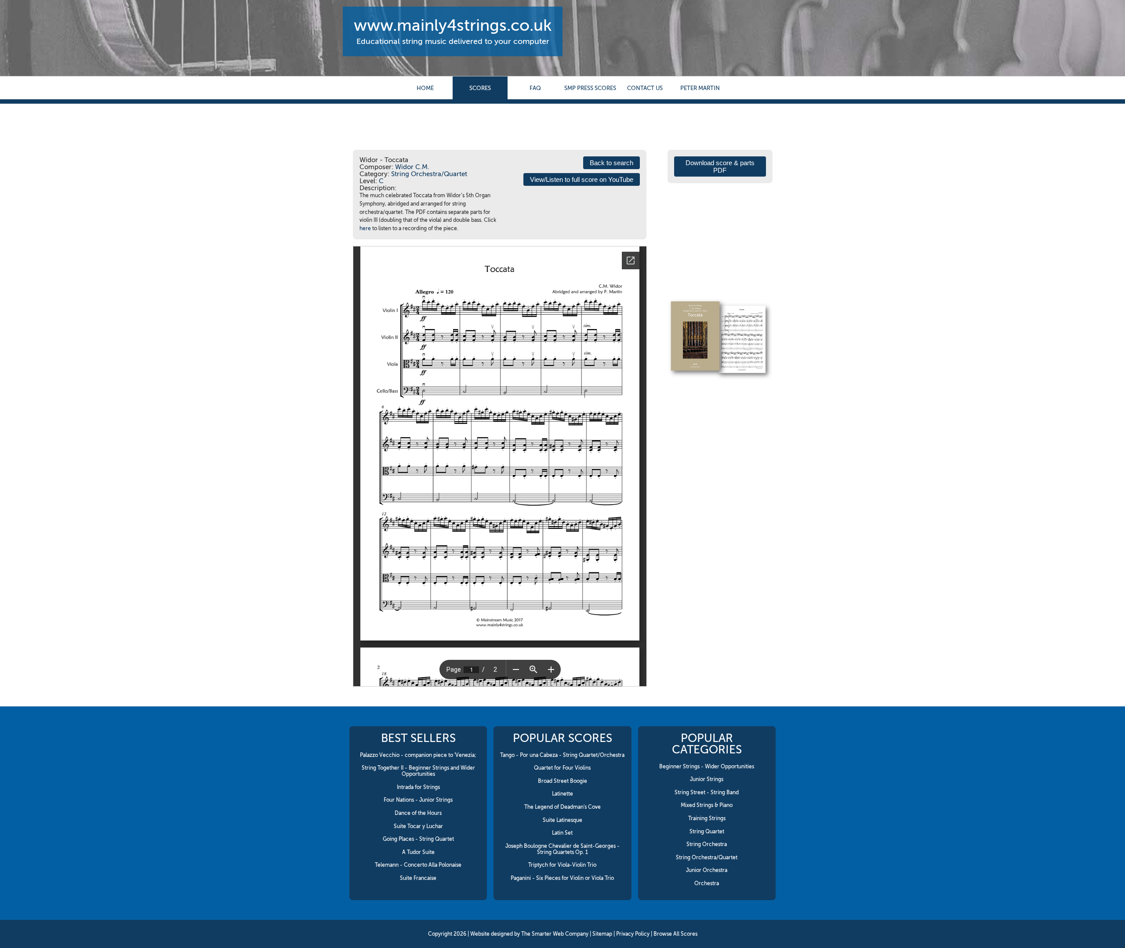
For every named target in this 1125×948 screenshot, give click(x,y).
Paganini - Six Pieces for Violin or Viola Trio (562, 878)
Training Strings (707, 818)
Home (425, 88)
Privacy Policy (633, 934)
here (365, 228)
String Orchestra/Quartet (429, 173)
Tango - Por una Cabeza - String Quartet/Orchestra (562, 755)
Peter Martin (700, 88)
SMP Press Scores (590, 88)
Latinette (562, 794)
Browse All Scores (675, 934)
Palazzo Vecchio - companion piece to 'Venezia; (418, 755)
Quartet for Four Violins (562, 768)
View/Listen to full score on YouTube (581, 179)
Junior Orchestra (706, 870)
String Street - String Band (707, 792)
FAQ (535, 88)
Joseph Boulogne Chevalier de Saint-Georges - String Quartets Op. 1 (562, 849)
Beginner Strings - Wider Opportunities (706, 766)
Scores (480, 88)
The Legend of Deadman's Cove (562, 807)
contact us (645, 88)
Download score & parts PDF (720, 166)
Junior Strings (706, 779)
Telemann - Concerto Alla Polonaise (418, 865)
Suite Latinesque (562, 820)
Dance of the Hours (418, 813)
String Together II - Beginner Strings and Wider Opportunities (418, 771)
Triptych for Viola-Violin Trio (562, 865)
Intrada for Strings (418, 787)
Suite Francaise (418, 878)
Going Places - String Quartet (418, 839)
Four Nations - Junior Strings (418, 800)
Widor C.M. (412, 166)
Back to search (611, 162)
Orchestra (706, 883)
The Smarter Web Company (554, 934)
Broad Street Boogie (562, 781)
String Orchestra (706, 844)
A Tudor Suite (418, 852)
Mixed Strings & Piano (707, 805)
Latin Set (562, 833)
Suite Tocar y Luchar (418, 826)
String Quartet (707, 832)
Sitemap (602, 934)
